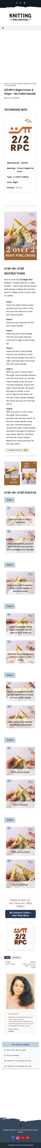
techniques (13, 84)
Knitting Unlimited (26, 1145)
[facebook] (16, 3)
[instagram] (20, 3)
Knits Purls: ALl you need (16, 1050)
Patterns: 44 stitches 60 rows (19, 1066)
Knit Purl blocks (13, 1055)
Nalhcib (8, 98)
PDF (25, 450)
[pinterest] (24, 3)
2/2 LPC (19, 187)
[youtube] (22, 1137)
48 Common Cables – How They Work (20, 914)
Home (6, 84)
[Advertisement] (20, 55)
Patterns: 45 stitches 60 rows (19, 1061)
